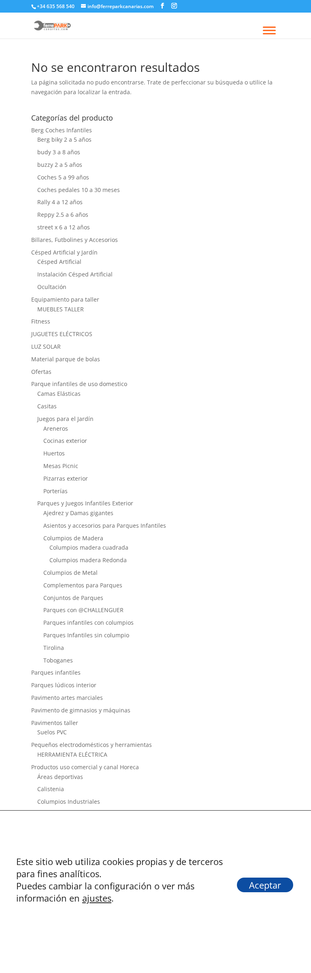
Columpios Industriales (68, 801)
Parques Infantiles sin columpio (86, 635)
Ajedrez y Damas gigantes (78, 513)
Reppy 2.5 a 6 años (62, 214)
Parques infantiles (56, 672)
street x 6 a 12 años (63, 227)
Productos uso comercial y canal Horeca (85, 767)
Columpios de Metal (70, 572)
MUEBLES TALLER (60, 309)
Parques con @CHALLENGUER (83, 610)
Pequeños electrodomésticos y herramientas (91, 745)
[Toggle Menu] (269, 30)
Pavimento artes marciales (67, 697)
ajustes (96, 898)
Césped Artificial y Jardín (64, 252)
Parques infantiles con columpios (88, 622)
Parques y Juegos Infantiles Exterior (85, 503)
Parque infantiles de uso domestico (79, 384)
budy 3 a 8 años (58, 152)
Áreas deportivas (60, 777)
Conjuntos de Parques (73, 598)
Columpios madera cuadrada (88, 547)
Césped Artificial (59, 261)
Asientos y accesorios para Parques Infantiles (104, 525)
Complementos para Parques (82, 585)
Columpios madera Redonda (88, 560)
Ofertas (41, 371)
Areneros (55, 428)
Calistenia (50, 789)
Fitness (40, 321)
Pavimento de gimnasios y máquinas (80, 710)
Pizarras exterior (65, 478)
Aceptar (265, 885)
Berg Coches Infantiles (61, 130)
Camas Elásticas (59, 393)
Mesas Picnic (60, 466)
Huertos (54, 453)
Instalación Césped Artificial (75, 274)
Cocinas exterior (65, 440)
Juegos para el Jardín (65, 419)
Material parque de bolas (65, 359)
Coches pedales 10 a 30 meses (78, 190)
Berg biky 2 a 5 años (64, 139)
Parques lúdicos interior (63, 685)
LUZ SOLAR (46, 346)
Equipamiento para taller (65, 299)
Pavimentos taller (54, 723)
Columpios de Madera (73, 538)
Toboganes (58, 660)
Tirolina (53, 648)
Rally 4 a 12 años (60, 202)
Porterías (55, 491)
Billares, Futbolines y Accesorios (74, 240)
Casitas (47, 406)
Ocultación (51, 287)
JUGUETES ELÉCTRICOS (61, 334)
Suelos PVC (52, 732)
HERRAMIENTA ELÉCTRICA (72, 754)
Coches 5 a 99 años (63, 177)
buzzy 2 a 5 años (59, 164)
